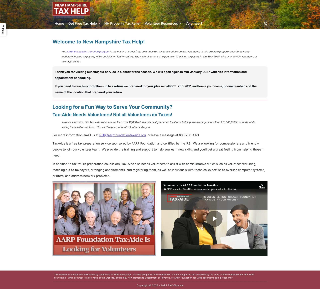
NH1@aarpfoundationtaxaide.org (122, 135)
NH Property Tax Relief (122, 23)
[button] (3, 29)
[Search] (266, 23)
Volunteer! (194, 23)
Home (59, 23)
